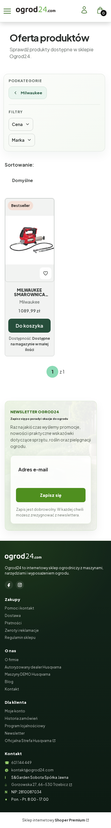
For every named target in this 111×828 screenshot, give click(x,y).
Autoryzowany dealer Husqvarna (33, 667)
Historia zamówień (21, 718)
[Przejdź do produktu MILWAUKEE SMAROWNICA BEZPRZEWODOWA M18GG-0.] (29, 240)
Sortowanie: (19, 165)
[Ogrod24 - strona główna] (23, 556)
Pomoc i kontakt (19, 608)
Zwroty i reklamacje (22, 630)
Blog (9, 681)
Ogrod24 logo (36, 10)
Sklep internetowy (53, 820)
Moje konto (15, 711)
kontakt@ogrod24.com (32, 770)
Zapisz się (51, 495)
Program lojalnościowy (25, 726)
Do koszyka (29, 326)
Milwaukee (31, 92)
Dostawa (13, 615)
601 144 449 (21, 762)
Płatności (13, 623)
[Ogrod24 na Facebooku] (9, 585)
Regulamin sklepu (20, 637)
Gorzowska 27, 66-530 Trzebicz (39, 784)
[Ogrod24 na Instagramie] (20, 585)
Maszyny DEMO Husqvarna (27, 674)
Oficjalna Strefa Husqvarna (28, 740)
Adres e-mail (33, 469)
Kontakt (12, 689)
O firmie (12, 660)
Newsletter (15, 733)
